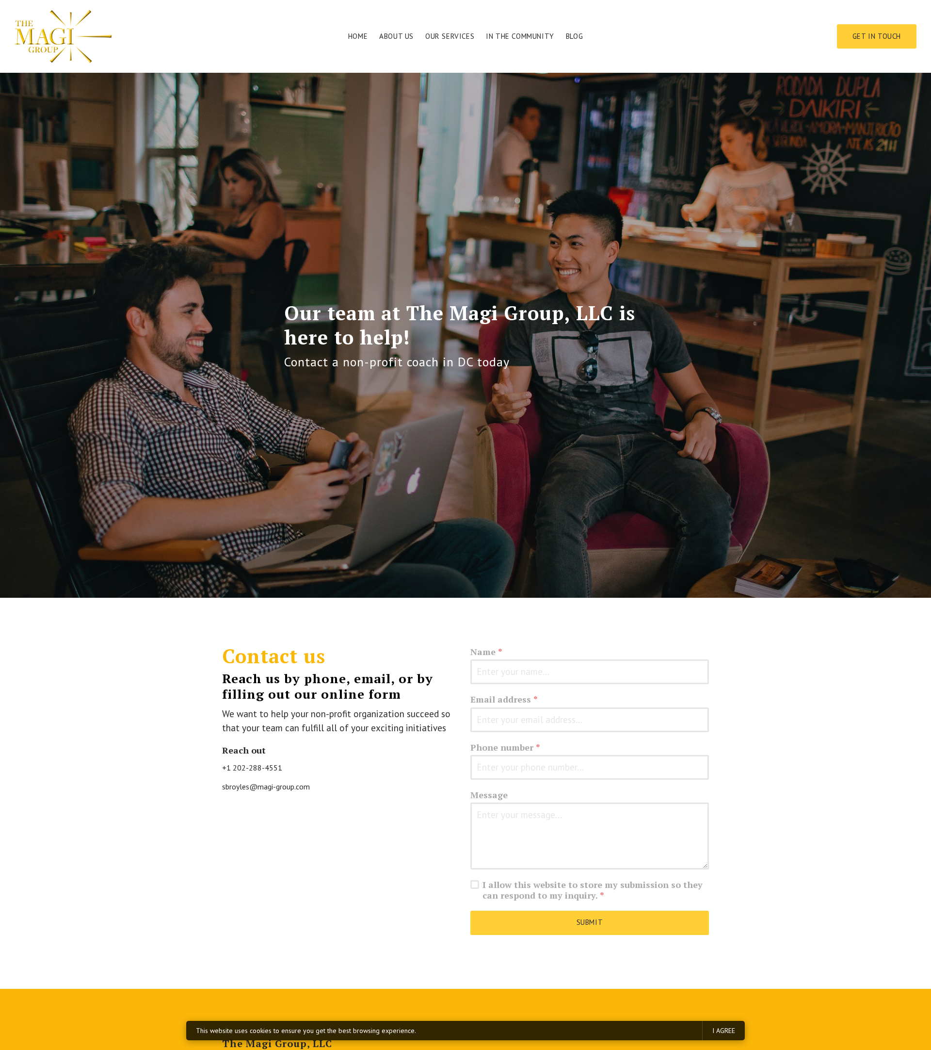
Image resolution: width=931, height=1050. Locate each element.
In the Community (520, 36)
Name (486, 651)
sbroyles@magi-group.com (266, 786)
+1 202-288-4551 (252, 767)
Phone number (505, 747)
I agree (723, 1030)
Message (489, 795)
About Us (396, 36)
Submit (590, 922)
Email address (504, 699)
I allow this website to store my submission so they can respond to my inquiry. (592, 890)
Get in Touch (876, 36)
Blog (574, 36)
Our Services (449, 36)
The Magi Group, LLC (277, 1043)
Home (358, 36)
